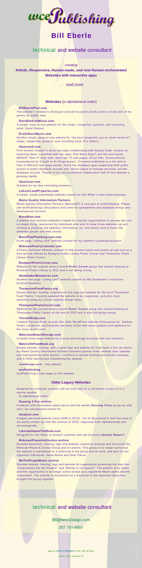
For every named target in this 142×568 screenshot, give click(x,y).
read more (74, 84)
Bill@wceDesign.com (71, 519)
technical (44, 50)
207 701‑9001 (71, 527)
